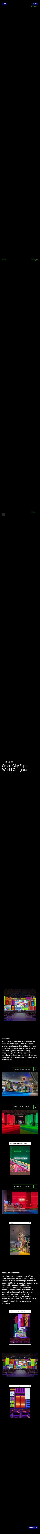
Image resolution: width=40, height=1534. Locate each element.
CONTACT (32, 1527)
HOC (4, 4)
